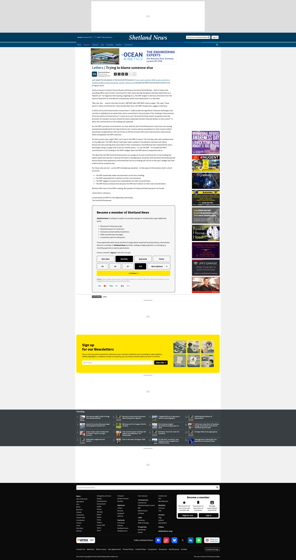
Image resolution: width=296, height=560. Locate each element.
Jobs (140, 517)
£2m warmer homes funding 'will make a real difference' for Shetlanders (134, 433)
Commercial (143, 500)
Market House (143, 511)
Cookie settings (212, 549)
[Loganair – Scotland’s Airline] (206, 285)
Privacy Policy (128, 549)
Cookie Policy (140, 549)
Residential (142, 530)
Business (79, 509)
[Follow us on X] (182, 540)
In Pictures (121, 523)
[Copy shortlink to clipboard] (126, 74)
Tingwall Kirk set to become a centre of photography (169, 417)
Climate (79, 512)
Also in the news (82, 499)
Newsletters (162, 523)
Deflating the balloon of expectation (203, 417)
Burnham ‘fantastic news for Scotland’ (168, 432)
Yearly (161, 259)
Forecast (161, 508)
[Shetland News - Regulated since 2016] (85, 540)
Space (99, 528)
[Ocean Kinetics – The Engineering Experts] (133, 56)
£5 (115, 266)
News (78, 496)
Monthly (124, 259)
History (99, 509)
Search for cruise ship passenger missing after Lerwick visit (98, 425)
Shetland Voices (122, 528)
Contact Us (80, 549)
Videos (161, 527)
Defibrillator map (165, 531)
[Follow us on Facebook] (158, 540)
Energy (99, 498)
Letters (97, 67)
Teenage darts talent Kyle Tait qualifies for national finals (206, 440)
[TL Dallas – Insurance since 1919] (206, 215)
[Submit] (217, 487)
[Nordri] (206, 181)
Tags (160, 517)
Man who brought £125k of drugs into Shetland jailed (98, 417)
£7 (128, 266)
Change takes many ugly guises (206, 432)
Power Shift (101, 525)
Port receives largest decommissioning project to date (168, 426)
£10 (140, 266)
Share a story (101, 549)
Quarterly (143, 259)
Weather (120, 501)
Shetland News (104, 72)
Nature (99, 517)
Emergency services (104, 496)
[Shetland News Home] (148, 41)
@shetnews (102, 74)
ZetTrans (141, 513)
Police (99, 520)
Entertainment (102, 501)
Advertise (90, 549)
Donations (163, 549)
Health (99, 506)
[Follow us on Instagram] (166, 540)
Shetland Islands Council (146, 505)
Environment (101, 504)
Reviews (120, 511)
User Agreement (114, 549)
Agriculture (80, 501)
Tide (159, 511)
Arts (77, 504)
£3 (102, 266)
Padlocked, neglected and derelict (95, 440)
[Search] (217, 44)
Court (78, 525)
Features (121, 520)
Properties (142, 527)
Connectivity (80, 517)
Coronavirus (80, 520)
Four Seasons (142, 496)
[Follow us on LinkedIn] (191, 540)
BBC (139, 508)
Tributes (120, 525)
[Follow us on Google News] (212, 540)
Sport (99, 530)
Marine (99, 514)
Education (79, 528)
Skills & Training (143, 523)
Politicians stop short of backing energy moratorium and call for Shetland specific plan (207, 426)
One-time (105, 259)
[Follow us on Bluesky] (174, 540)
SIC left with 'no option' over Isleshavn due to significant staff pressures (168, 441)
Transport (120, 496)
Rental (140, 532)
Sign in (215, 37)
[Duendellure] (206, 250)
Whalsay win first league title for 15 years (134, 425)
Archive (161, 515)
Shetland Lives (122, 531)
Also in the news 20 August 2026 (133, 439)
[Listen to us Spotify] (199, 540)
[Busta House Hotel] (206, 233)
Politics (99, 522)
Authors (161, 520)
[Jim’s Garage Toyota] (206, 268)
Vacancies (141, 520)
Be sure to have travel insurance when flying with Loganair (133, 417)
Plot (159, 498)
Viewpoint (120, 513)
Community (80, 515)
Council (78, 523)
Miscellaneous (163, 501)
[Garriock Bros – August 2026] (206, 163)
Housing (99, 512)
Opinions (121, 505)
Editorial (120, 516)
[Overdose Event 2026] (206, 132)
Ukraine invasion (123, 498)
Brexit (78, 507)
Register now (187, 515)
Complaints (152, 549)
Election (79, 531)
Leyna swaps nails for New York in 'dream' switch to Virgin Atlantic (97, 433)
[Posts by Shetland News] (94, 74)
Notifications (174, 549)
